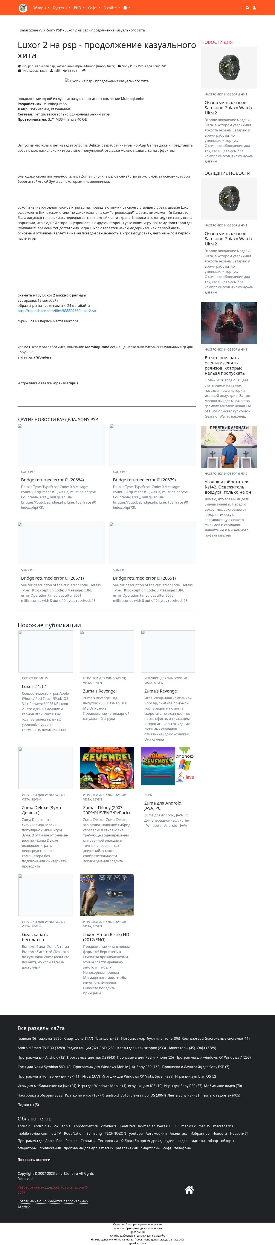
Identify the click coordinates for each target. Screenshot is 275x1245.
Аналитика (179, 1133)
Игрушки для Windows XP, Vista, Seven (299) (137, 1076)
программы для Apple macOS (88, 1148)
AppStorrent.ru (85, 1126)
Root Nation (74, 1133)
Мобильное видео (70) (223, 1085)
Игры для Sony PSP (152, 66)
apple (65, 1126)
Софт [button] (93, 7)
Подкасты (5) (28, 1104)
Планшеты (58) (107, 1038)
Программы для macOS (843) (91, 1057)
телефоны (182, 1148)
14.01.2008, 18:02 (34, 71)
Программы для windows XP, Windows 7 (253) (213, 1057)
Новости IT (239, 1133)
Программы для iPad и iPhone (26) (145, 1057)
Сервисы (88, 1140)
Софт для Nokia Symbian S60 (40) (45, 1066)
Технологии (108, 1140)
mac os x (188, 1126)
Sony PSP (54, 30)
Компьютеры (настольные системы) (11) (216, 1038)
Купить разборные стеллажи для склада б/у (137, 1235)
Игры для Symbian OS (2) (195, 1076)
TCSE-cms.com (72, 1187)
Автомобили (156, 1133)
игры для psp (45, 66)
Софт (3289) (206, 1047)
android (24, 1126)
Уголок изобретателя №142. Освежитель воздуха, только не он (228, 487)
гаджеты (198, 1140)
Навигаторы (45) (181, 1047)
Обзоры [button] (39, 7)
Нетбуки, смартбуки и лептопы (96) (150, 1038)
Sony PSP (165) (148, 1066)
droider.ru (109, 1126)
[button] (127, 7)
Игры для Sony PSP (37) (183, 1085)
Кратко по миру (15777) (84, 1095)
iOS (175, 1126)
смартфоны (150, 1148)
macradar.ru (223, 1126)
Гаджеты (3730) (50, 1038)
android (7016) (118, 1095)
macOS (204, 1126)
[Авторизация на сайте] (254, 7)
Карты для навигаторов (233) (141, 1047)
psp (31, 66)
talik (57, 71)
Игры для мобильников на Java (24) (47, 1085)
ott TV (56, 1133)
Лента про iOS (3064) (148, 1095)
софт (167, 1148)
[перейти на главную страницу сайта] (189, 1190)
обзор (213, 1140)
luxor (110, 66)
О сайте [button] (111, 7)
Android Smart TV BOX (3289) (41, 1047)
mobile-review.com (33, 1133)
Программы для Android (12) (41, 1057)
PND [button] (78, 7)
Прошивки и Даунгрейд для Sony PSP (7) (195, 1066)
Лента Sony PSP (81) (184, 1095)
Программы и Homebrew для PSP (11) (49, 1076)
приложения (50, 1148)
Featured (127, 1126)
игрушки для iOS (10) (145, 1085)
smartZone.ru (67, 1173)
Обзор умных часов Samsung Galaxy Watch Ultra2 (228, 108)
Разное (72, 1140)
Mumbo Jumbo (94, 66)
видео (182, 1140)
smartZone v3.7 (32, 30)
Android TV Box (46, 1126)
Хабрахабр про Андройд (141, 1140)
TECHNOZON (115, 1133)
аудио (169, 1140)
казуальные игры (69, 66)
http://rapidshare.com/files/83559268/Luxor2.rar (57, 310)
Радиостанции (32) (82, 1047)
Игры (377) (91, 1076)
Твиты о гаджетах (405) (221, 1095)
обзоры (227, 1140)
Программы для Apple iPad (40, 1140)
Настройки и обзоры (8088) (40, 1095)
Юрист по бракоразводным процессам (137, 1224)
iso (24, 66)
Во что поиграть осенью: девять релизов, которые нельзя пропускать (225, 365)
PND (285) (107, 1047)
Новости (219, 1133)
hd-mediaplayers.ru (154, 1126)
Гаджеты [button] (60, 7)
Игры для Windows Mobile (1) (102, 1085)
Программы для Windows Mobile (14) (104, 1066)
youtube (136, 1133)
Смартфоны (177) (78, 1038)
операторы (27, 1148)
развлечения (127, 1148)
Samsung (94, 1133)
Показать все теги (34, 1159)
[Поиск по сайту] (247, 7)
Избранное (200, 1133)
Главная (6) (27, 1038)
